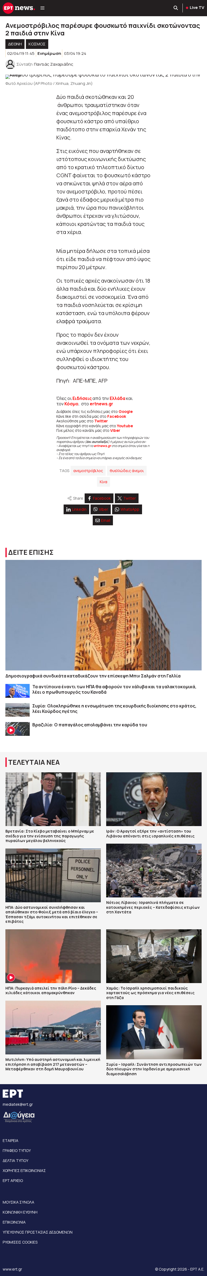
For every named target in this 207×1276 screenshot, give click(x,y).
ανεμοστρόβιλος (88, 470)
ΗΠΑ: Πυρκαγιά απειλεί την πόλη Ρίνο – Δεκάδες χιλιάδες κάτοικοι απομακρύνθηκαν (50, 991)
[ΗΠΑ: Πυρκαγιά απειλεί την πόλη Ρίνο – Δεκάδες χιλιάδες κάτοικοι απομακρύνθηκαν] (53, 956)
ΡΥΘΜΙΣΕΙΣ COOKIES (20, 1242)
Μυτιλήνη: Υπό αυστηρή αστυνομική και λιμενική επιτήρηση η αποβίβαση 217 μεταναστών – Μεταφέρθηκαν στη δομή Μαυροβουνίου (52, 1064)
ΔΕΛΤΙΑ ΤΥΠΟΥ (15, 1160)
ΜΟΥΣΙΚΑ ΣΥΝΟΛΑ (18, 1202)
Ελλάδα (117, 398)
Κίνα (103, 481)
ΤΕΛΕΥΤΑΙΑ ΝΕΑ (34, 762)
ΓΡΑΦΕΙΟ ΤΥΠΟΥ (17, 1150)
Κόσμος (37, 44)
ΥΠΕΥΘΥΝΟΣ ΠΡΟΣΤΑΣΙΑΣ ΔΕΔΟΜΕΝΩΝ (38, 1232)
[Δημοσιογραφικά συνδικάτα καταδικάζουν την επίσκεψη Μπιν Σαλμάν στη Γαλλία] (103, 615)
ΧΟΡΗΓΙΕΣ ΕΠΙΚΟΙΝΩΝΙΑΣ (24, 1170)
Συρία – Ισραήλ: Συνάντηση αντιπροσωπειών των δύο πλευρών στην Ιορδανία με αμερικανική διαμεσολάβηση (154, 1069)
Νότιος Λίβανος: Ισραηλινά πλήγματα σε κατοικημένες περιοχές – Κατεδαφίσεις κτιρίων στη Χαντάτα (153, 907)
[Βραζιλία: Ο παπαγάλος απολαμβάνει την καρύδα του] (17, 729)
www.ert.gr (12, 1269)
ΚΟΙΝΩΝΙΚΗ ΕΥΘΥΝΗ (20, 1212)
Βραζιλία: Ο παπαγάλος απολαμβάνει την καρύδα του (89, 725)
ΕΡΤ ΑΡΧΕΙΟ (13, 1180)
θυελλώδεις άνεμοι (127, 470)
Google (126, 411)
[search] (176, 8)
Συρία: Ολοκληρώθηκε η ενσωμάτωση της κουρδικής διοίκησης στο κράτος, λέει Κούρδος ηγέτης (114, 708)
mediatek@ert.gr (18, 1104)
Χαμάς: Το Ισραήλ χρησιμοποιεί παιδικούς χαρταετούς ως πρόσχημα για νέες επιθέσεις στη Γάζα (150, 993)
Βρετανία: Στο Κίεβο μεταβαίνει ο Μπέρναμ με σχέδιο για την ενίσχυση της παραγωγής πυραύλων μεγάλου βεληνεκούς (49, 836)
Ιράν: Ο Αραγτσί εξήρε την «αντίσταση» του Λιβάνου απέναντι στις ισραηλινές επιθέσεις (150, 834)
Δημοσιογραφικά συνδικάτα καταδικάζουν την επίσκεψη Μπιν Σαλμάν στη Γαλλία (93, 676)
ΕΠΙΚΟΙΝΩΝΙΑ (14, 1222)
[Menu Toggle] (42, 8)
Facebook (116, 416)
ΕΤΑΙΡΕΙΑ (10, 1140)
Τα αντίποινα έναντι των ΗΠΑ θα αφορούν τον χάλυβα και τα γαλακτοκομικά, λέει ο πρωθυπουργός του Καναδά (114, 689)
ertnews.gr (102, 445)
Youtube (125, 425)
